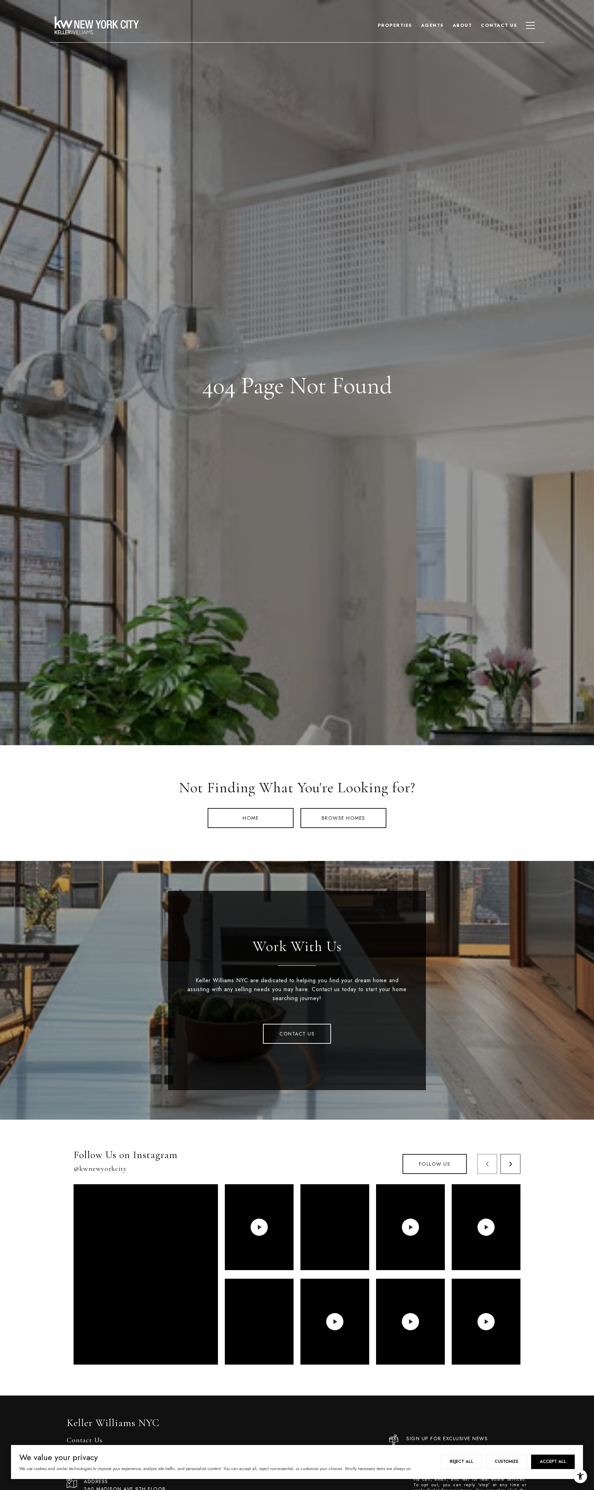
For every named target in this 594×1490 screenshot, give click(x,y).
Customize (506, 1461)
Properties (395, 25)
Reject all (461, 1461)
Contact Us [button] (297, 1033)
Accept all (553, 1461)
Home (250, 818)
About (462, 25)
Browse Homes (343, 818)
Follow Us (435, 1164)
